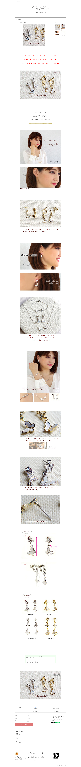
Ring (16, 737)
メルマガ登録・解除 (31, 756)
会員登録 (42, 752)
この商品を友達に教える (56, 717)
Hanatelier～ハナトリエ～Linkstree (33, 757)
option (16, 745)
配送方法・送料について (31, 754)
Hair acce (16, 738)
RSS (41, 757)
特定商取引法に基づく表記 (32, 760)
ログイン (42, 753)
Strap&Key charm (18, 742)
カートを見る (43, 754)
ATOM (44, 757)
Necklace (16, 733)
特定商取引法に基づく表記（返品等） (58, 716)
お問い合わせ (30, 752)
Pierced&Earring (20, 19)
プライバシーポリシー (44, 756)
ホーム (16, 19)
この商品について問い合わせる (57, 719)
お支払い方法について (31, 753)
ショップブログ (30, 758)
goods (16, 743)
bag (16, 741)
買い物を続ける (54, 720)
